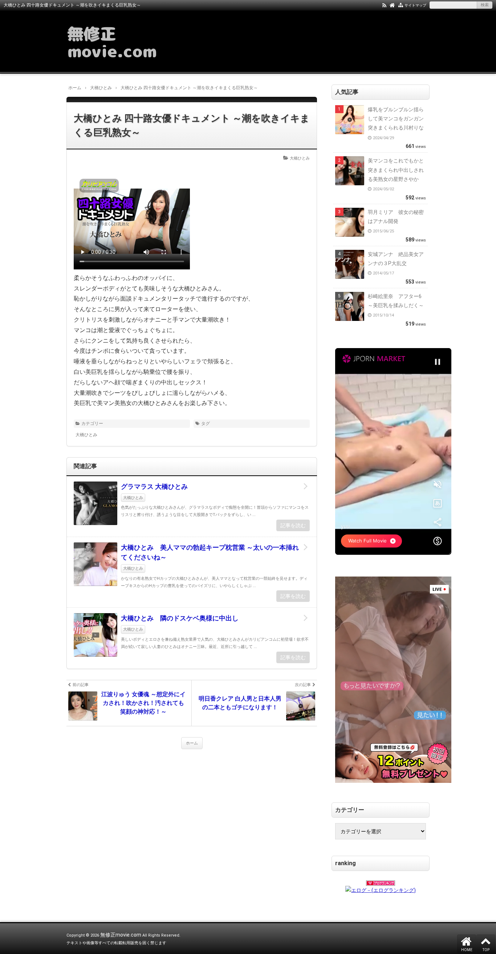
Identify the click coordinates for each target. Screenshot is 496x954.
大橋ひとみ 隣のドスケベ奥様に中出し (180, 618)
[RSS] (384, 4)
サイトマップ (415, 5)
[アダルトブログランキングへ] (380, 881)
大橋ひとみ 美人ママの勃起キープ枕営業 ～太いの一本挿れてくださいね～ (210, 552)
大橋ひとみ (300, 158)
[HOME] (392, 4)
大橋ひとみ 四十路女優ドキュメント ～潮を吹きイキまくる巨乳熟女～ (192, 125)
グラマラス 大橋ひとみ (154, 486)
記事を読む (293, 525)
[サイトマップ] (400, 4)
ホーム (192, 743)
